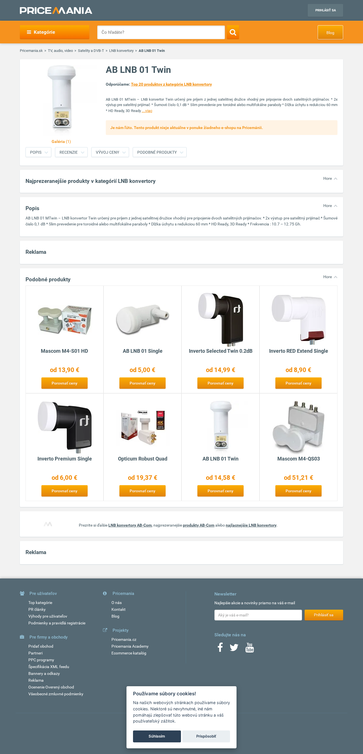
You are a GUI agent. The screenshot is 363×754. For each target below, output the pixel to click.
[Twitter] (234, 649)
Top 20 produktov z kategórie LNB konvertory (171, 84)
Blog (330, 32)
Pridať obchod (40, 646)
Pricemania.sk (31, 50)
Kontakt (118, 609)
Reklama (36, 680)
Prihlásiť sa (325, 10)
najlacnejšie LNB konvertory (251, 525)
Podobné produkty (157, 152)
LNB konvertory (121, 50)
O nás (116, 602)
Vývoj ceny (107, 152)
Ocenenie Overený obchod (51, 687)
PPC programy (41, 660)
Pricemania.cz (123, 639)
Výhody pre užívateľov (47, 616)
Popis (35, 152)
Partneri (35, 653)
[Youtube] (249, 649)
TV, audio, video (60, 50)
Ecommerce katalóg (128, 653)
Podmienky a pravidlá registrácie (56, 623)
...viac (147, 110)
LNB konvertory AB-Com (130, 525)
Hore (327, 178)
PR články (37, 609)
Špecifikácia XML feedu (48, 666)
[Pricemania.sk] (56, 10)
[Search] (233, 32)
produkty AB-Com (198, 525)
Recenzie (69, 152)
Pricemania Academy (130, 646)
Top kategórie (40, 602)
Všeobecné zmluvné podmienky (55, 694)
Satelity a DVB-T (91, 50)
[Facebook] (220, 649)
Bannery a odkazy (44, 673)
